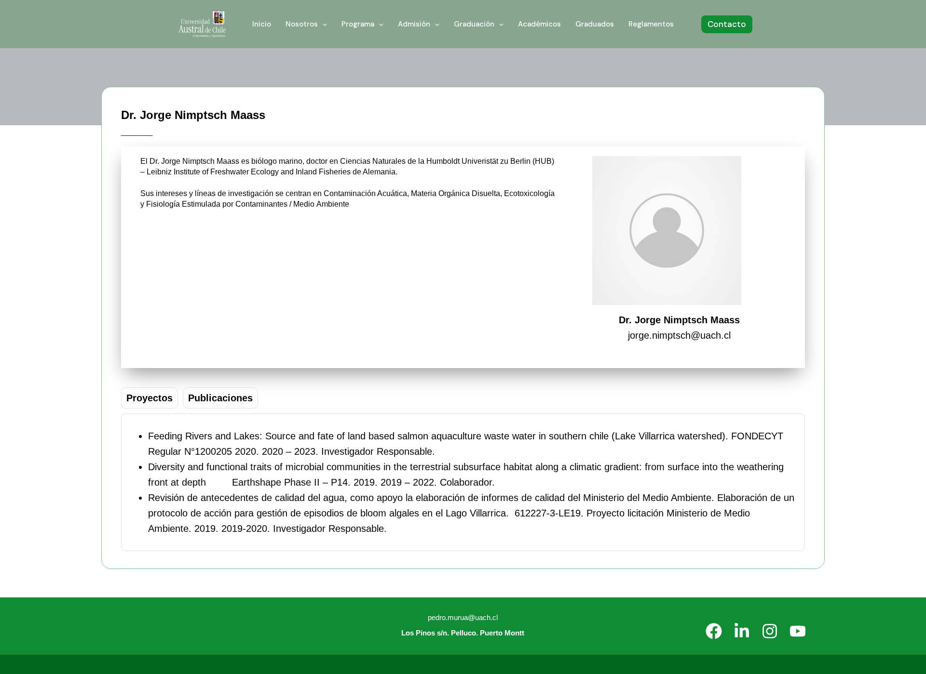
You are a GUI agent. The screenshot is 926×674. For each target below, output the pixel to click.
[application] (322, 24)
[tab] (149, 398)
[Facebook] (714, 631)
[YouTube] (798, 631)
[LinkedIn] (742, 631)
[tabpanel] (463, 482)
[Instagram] (770, 631)
